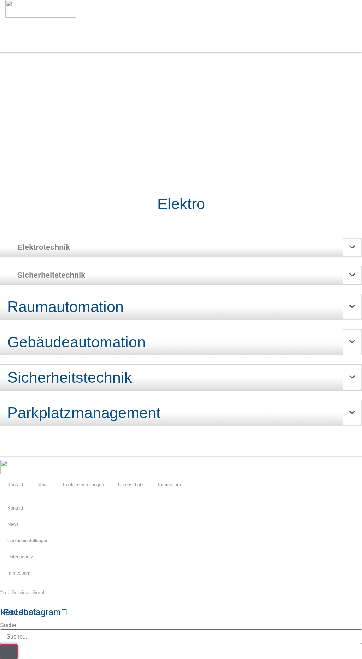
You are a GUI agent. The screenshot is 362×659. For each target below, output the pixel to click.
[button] (229, 29)
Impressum (169, 484)
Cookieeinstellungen (83, 484)
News (43, 484)
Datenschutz (131, 484)
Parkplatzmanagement (83, 412)
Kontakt (15, 484)
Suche (8, 625)
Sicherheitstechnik (69, 377)
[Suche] (9, 651)
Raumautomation (65, 306)
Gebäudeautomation (76, 342)
